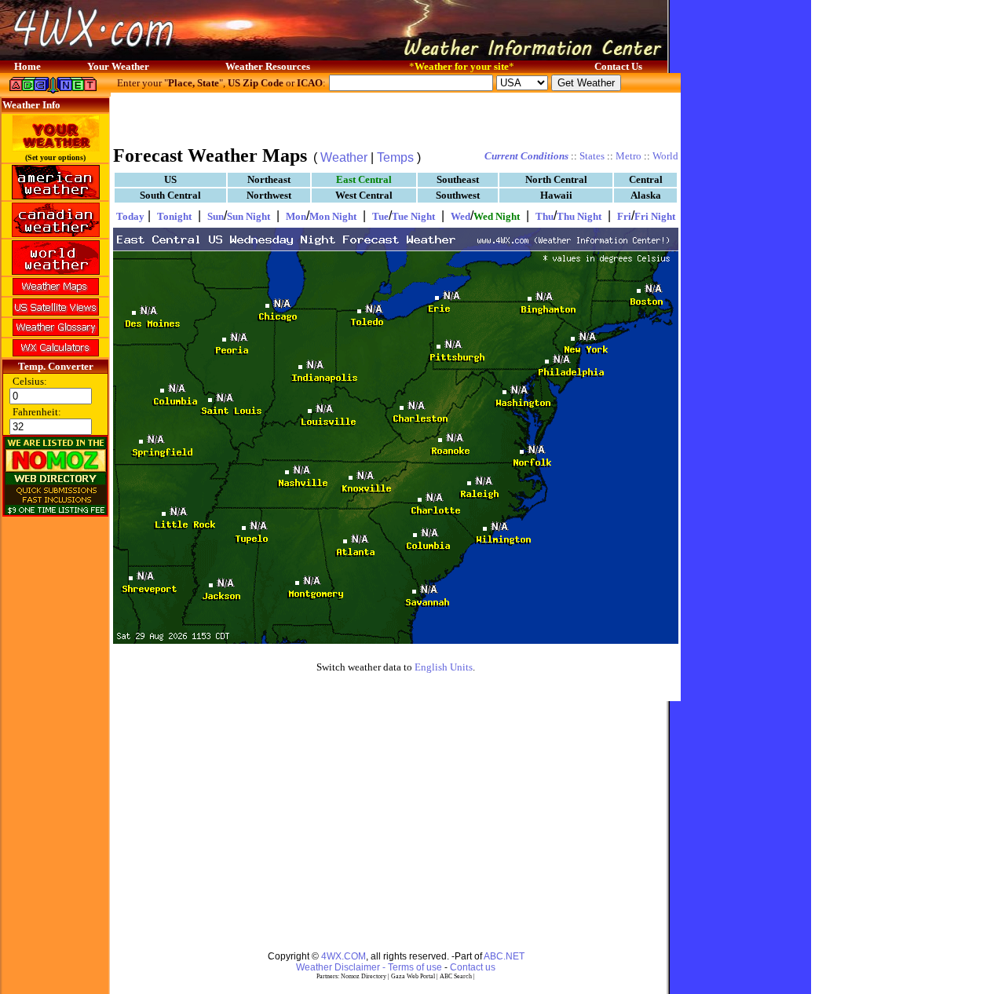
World (665, 156)
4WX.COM (343, 956)
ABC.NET (504, 956)
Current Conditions (526, 156)
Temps (395, 157)
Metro (628, 156)
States (592, 156)
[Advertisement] (395, 117)
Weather (343, 157)
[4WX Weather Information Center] (157, 56)
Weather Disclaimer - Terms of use (369, 967)
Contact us (472, 967)
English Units (444, 667)
